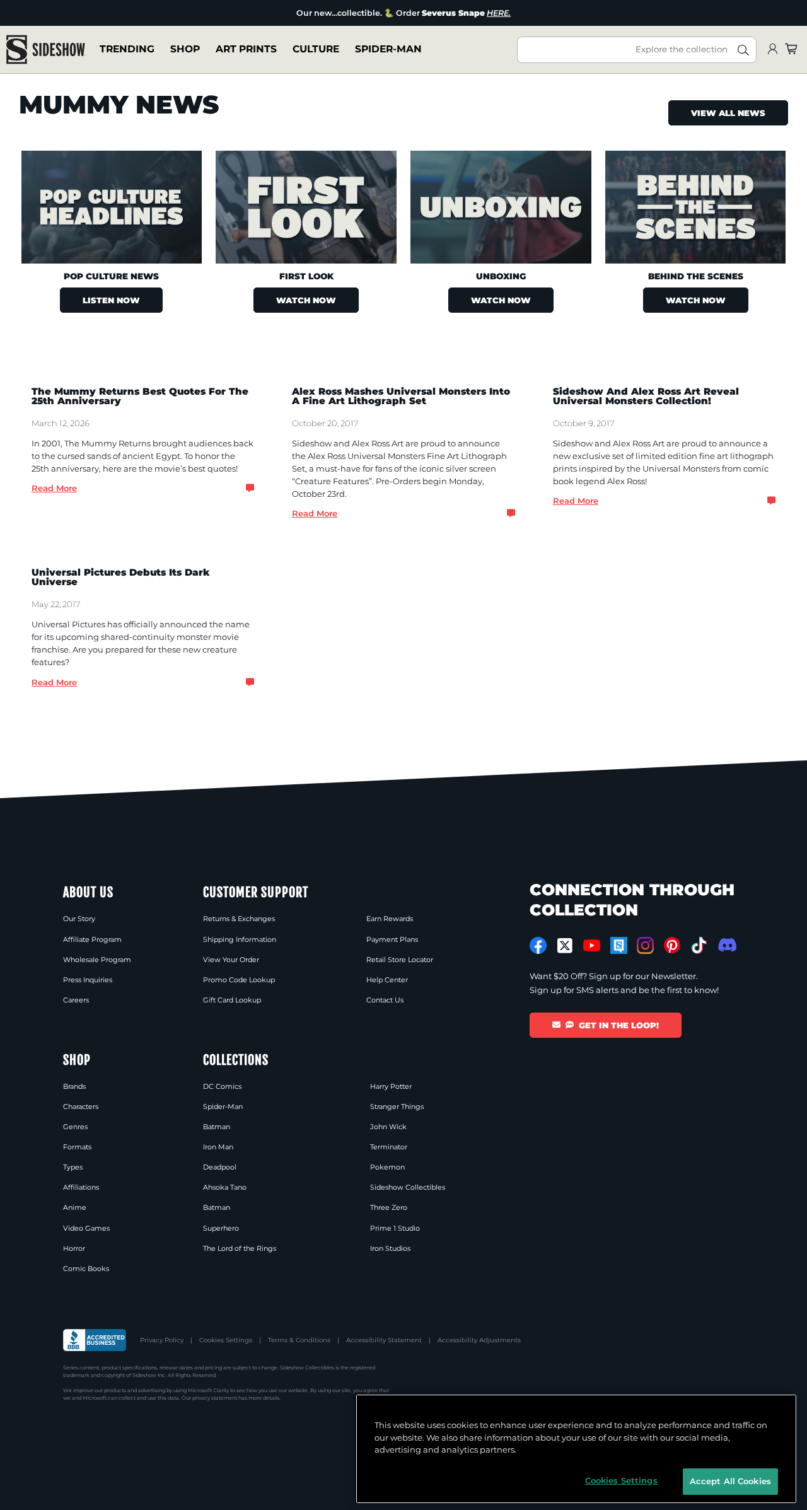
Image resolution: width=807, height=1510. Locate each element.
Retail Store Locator (399, 959)
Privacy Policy (161, 1340)
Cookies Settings (225, 1340)
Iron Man (218, 1146)
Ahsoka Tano (225, 1187)
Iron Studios (390, 1248)
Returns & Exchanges (239, 918)
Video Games (86, 1228)
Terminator (388, 1146)
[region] (576, 1449)
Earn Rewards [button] (389, 918)
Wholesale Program (97, 959)
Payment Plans (392, 939)
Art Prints (246, 49)
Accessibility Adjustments (479, 1340)
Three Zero (388, 1207)
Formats (77, 1146)
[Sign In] (772, 49)
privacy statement (214, 1398)
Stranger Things (397, 1106)
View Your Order (231, 959)
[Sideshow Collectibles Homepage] (45, 49)
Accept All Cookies (730, 1481)
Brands (74, 1086)
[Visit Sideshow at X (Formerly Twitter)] (565, 946)
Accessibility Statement (384, 1340)
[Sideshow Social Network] (618, 945)
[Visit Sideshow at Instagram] (645, 945)
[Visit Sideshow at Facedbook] (538, 945)
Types (73, 1167)
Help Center (387, 979)
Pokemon (387, 1167)
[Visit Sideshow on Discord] (725, 945)
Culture (316, 49)
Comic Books (86, 1268)
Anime (74, 1207)
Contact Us (385, 1000)
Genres (75, 1126)
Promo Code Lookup (239, 979)
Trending (127, 49)
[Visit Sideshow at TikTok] (698, 945)
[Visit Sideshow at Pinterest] (672, 945)
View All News (728, 113)
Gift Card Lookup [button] (232, 1000)
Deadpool (219, 1167)
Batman (216, 1126)
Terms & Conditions (299, 1340)
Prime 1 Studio (395, 1228)
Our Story (79, 918)
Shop (185, 49)
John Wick (388, 1126)
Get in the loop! (619, 1025)
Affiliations (81, 1187)
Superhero (221, 1228)
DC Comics (222, 1086)
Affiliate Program (92, 939)
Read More (54, 488)
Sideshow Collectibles (407, 1187)
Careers (76, 1000)
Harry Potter (391, 1086)
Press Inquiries (87, 979)
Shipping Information (239, 939)
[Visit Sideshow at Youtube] (591, 945)
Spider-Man (388, 49)
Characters (80, 1106)
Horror (74, 1248)
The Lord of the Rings (239, 1248)
